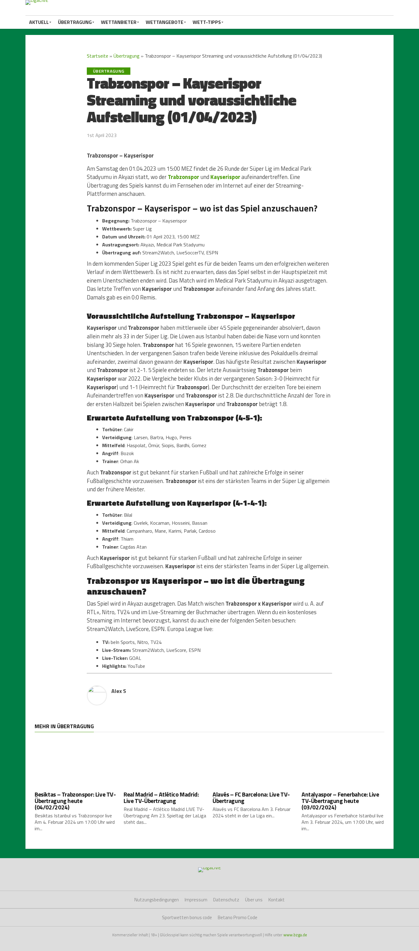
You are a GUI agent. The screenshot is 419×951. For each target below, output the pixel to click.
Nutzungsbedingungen (156, 899)
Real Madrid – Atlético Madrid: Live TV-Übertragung (161, 797)
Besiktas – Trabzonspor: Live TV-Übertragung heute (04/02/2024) (75, 801)
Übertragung (75, 22)
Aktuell (39, 22)
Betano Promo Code (237, 917)
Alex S (118, 691)
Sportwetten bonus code (187, 917)
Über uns (254, 899)
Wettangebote (164, 22)
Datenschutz (226, 899)
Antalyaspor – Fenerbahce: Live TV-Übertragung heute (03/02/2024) (340, 801)
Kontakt (276, 899)
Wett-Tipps (207, 22)
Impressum (196, 899)
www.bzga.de (295, 935)
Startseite (97, 55)
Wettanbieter (118, 22)
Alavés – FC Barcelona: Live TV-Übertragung (251, 797)
